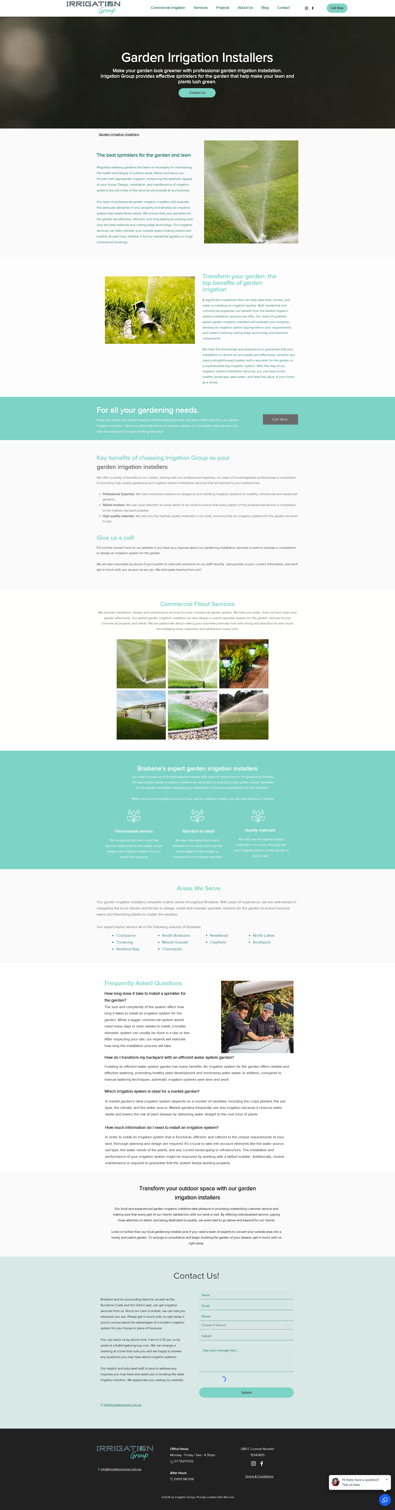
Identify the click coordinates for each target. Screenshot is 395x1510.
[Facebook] (313, 8)
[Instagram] (306, 8)
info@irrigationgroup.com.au (122, 1405)
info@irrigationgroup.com (131, 1345)
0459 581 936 (184, 1479)
